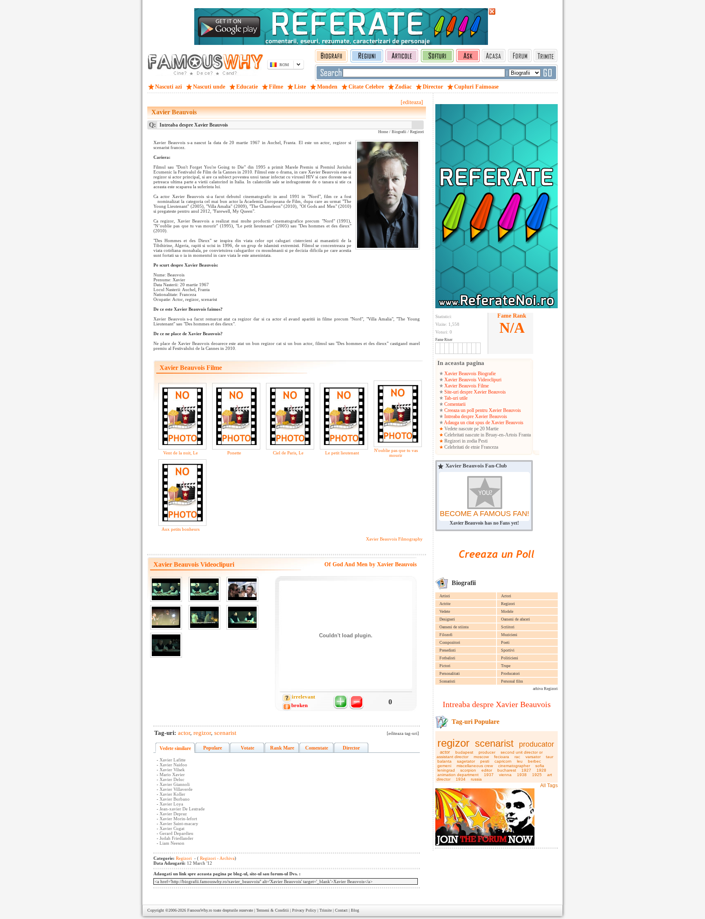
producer (487, 752)
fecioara (501, 756)
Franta (525, 435)
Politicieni (509, 658)
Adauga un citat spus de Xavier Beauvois (483, 422)
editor (486, 770)
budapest (464, 752)
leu (520, 761)
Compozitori (449, 642)
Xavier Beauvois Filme (466, 386)
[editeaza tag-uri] (403, 733)
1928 (541, 770)
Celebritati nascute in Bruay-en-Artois (480, 435)
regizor (453, 743)
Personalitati (449, 673)
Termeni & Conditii (272, 910)
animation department (458, 774)
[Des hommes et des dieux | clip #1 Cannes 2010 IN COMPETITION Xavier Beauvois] (204, 589)
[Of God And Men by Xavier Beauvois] (166, 589)
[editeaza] (412, 102)
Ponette (234, 452)
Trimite (325, 910)
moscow (481, 756)
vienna (505, 774)
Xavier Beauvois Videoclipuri (472, 380)
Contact (341, 910)
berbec (534, 761)
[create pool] (496, 567)
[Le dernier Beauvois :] (166, 645)
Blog (355, 910)
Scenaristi (447, 681)
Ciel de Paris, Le (288, 452)
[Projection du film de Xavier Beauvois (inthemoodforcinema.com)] (166, 617)
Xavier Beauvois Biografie (469, 373)
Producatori (510, 673)
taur (549, 756)
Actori (506, 596)
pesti (484, 761)
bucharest (506, 770)
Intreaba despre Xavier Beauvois (475, 416)
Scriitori (507, 627)
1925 (537, 774)
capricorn (503, 761)
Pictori (444, 665)
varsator (533, 756)
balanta (444, 761)
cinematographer (514, 765)
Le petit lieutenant (342, 452)
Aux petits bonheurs (181, 529)
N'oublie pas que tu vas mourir (396, 453)
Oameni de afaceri (515, 619)
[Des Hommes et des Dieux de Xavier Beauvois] (242, 589)
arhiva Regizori (545, 688)
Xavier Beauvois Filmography (394, 538)
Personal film (512, 681)
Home (383, 131)
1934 (461, 779)
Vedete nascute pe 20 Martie (471, 429)
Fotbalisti (447, 658)
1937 (489, 774)
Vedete (444, 611)
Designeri (447, 619)
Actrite (444, 603)
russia (476, 779)
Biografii (399, 131)
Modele (507, 611)
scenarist (494, 743)
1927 (526, 770)
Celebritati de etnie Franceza (470, 447)
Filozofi (445, 634)
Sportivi (507, 650)
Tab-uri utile (455, 398)
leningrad (446, 770)
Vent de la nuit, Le (180, 452)
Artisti (444, 596)
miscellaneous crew (475, 765)
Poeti (505, 642)
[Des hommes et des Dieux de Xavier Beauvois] (242, 617)
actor (445, 752)
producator (536, 744)
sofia (539, 765)
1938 (522, 774)
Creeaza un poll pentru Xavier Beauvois (482, 410)
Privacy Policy (304, 910)
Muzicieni (509, 634)
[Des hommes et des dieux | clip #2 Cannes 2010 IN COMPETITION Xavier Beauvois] (204, 617)
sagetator (466, 761)
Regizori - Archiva (217, 858)
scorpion (468, 770)
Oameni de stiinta (453, 627)
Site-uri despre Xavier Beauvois (474, 392)
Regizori (508, 603)
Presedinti (447, 650)
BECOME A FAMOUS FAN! (484, 514)
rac (517, 756)
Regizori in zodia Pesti (465, 441)
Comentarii (454, 404)
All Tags (549, 785)
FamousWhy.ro (199, 910)
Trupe (505, 665)
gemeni (444, 765)
